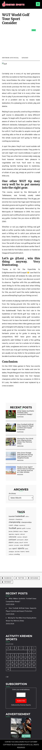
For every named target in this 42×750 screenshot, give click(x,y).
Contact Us (9, 742)
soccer (26, 545)
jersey (11, 531)
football (12, 528)
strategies (11, 551)
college (16, 525)
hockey (28, 528)
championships (26, 522)
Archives (12, 494)
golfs (23, 528)
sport (14, 548)
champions (18, 519)
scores (26, 542)
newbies (19, 537)
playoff (21, 542)
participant (12, 540)
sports (21, 548)
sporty (26, 548)
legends (17, 534)
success (17, 551)
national (22, 534)
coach (11, 525)
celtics (27, 516)
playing (16, 542)
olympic (25, 537)
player (26, 539)
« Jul (7, 677)
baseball (12, 516)
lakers (21, 531)
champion (12, 519)
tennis (27, 551)
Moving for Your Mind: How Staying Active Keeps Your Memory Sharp (25, 441)
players (11, 542)
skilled (21, 545)
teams (22, 551)
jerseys (16, 531)
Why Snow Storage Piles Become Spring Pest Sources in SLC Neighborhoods (25, 455)
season (11, 545)
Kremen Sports (25, 705)
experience (22, 525)
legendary (11, 534)
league (26, 531)
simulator (16, 545)
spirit (10, 548)
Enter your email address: (21, 697)
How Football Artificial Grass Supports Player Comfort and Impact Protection (25, 426)
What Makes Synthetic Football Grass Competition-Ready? (25, 412)
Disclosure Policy (22, 742)
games (19, 528)
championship (14, 522)
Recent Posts (21, 407)
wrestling (17, 554)
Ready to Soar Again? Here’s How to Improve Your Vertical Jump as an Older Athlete (25, 469)
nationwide (12, 537)
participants (20, 539)
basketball (20, 516)
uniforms (11, 554)
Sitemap (34, 742)
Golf (33, 30)
